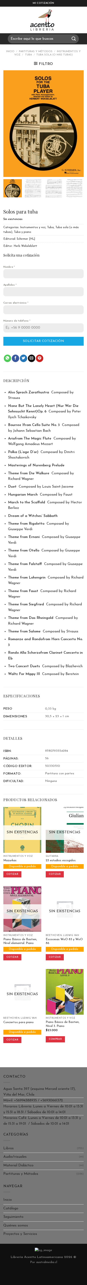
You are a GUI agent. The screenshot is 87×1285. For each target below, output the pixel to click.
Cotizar (12, 874)
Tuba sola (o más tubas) (54, 54)
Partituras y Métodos (35, 51)
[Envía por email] (31, 358)
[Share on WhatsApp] (7, 358)
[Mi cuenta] (81, 20)
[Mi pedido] (70, 20)
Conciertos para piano (18, 1022)
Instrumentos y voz (33, 227)
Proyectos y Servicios (20, 1234)
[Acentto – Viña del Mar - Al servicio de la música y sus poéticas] (42, 20)
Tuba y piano (22, 232)
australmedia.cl (46, 1262)
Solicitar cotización (43, 341)
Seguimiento (13, 1217)
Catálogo (10, 1208)
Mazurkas (10, 860)
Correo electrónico (15, 303)
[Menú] (7, 20)
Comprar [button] (55, 1039)
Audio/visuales (15, 1157)
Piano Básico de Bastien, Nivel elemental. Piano (20, 941)
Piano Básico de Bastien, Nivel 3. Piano (62, 1024)
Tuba (28, 54)
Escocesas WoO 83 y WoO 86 (64, 941)
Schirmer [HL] (26, 238)
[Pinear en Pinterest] (39, 358)
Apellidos (10, 285)
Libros (8, 1148)
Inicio (10, 51)
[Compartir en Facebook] (15, 358)
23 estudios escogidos (61, 860)
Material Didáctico (18, 1165)
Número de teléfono (16, 321)
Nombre (9, 267)
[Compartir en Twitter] (23, 358)
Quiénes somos (15, 1225)
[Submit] (73, 38)
